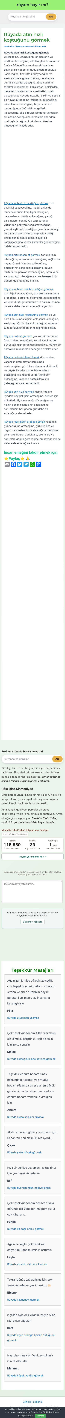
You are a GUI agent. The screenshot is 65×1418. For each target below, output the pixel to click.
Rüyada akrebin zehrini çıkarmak (27, 1264)
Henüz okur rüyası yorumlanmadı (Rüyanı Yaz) (25, 46)
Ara (51, 16)
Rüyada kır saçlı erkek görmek (25, 1228)
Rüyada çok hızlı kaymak (19, 391)
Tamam (40, 1416)
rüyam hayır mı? (32, 4)
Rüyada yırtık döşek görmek (24, 1152)
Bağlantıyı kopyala (32, 921)
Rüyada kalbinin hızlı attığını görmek (26, 203)
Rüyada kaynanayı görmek (23, 1299)
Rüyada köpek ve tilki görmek (25, 1375)
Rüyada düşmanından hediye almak (29, 1187)
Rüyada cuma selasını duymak (25, 1117)
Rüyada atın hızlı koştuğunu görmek (26, 314)
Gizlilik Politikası (32, 1401)
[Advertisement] (32, 164)
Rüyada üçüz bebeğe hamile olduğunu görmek (31, 1337)
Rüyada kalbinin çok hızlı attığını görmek (28, 289)
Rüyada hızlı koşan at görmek (22, 254)
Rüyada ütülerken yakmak (23, 1017)
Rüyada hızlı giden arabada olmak (24, 421)
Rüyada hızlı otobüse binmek (21, 357)
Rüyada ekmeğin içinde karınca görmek (31, 1058)
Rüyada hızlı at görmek (18, 336)
